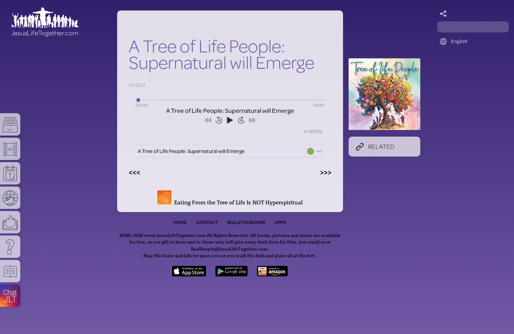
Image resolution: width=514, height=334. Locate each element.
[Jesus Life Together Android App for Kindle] (272, 274)
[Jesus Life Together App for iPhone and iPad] (189, 274)
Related (381, 146)
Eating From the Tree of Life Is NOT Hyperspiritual (237, 202)
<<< (134, 172)
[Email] (443, 14)
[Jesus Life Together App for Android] (231, 274)
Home (180, 222)
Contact (207, 222)
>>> (325, 172)
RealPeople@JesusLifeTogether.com (229, 249)
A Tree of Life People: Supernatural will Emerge (191, 151)
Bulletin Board (246, 222)
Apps (280, 222)
